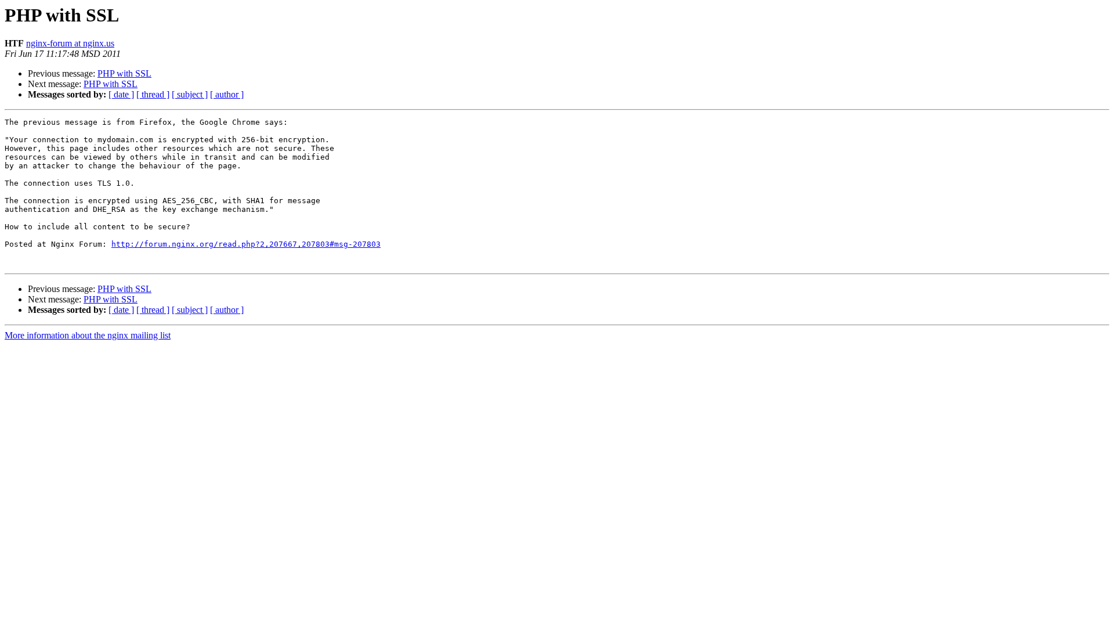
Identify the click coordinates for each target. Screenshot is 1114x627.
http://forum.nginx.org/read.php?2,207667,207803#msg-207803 (246, 244)
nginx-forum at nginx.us (70, 43)
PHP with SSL (124, 73)
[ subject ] (190, 94)
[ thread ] (152, 94)
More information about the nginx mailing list (88, 335)
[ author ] (227, 94)
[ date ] (121, 94)
